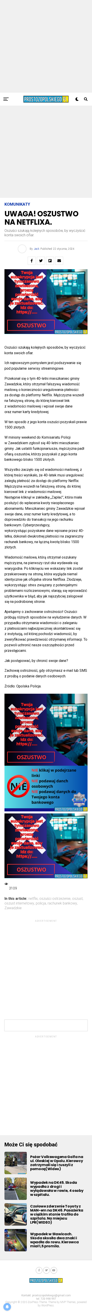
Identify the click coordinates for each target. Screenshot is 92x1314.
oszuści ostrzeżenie (55, 898)
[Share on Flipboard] (50, 261)
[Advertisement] (46, 46)
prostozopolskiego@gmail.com (51, 1295)
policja (41, 903)
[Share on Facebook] (32, 261)
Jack (36, 248)
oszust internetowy (19, 903)
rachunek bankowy (62, 903)
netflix (33, 898)
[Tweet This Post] (41, 261)
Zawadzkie (13, 908)
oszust (77, 898)
